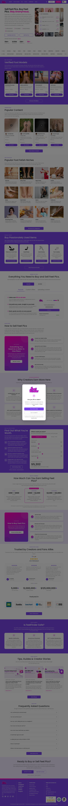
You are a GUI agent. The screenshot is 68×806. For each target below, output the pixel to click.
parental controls (34, 418)
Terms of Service (35, 404)
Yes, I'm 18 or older (34, 409)
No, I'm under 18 (34, 412)
